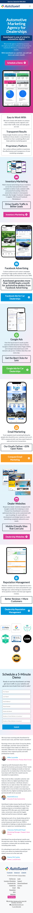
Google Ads (12, 885)
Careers (19, 885)
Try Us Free (11, 897)
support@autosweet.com (17, 904)
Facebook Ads (12, 883)
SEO (14, 892)
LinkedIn (23, 872)
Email (14, 888)
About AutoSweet (22, 883)
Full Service (12, 879)
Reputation (12, 890)
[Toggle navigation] (30, 6)
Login (18, 879)
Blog (18, 888)
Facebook (10, 872)
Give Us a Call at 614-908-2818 (16, 1)
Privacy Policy (22, 875)
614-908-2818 (17, 906)
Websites (13, 894)
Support (19, 881)
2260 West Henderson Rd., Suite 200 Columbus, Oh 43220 (16, 902)
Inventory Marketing (10, 881)
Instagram (17, 872)
